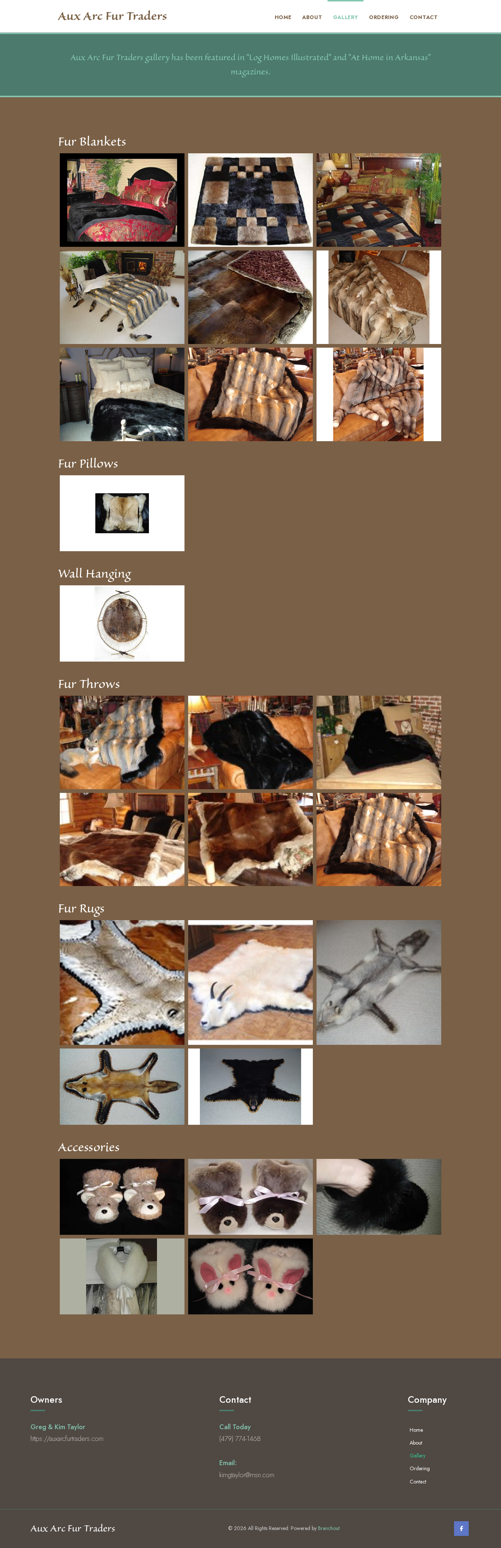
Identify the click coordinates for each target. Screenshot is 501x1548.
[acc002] (250, 1197)
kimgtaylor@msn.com (246, 1475)
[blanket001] (122, 200)
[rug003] (250, 1086)
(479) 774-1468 (240, 1438)
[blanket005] (122, 297)
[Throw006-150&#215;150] (250, 742)
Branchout (329, 1528)
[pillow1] (122, 513)
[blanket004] (379, 200)
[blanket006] (250, 297)
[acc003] (379, 1197)
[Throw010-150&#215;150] (250, 839)
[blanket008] (122, 394)
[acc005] (250, 1276)
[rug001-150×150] (122, 982)
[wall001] (122, 623)
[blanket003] (250, 200)
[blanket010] (379, 394)
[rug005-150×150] (379, 982)
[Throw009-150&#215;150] (122, 839)
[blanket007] (379, 297)
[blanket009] (250, 394)
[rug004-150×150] (250, 982)
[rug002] (122, 1086)
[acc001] (122, 1197)
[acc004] (122, 1276)
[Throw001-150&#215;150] (122, 742)
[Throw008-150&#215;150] (379, 742)
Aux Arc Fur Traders (112, 16)
